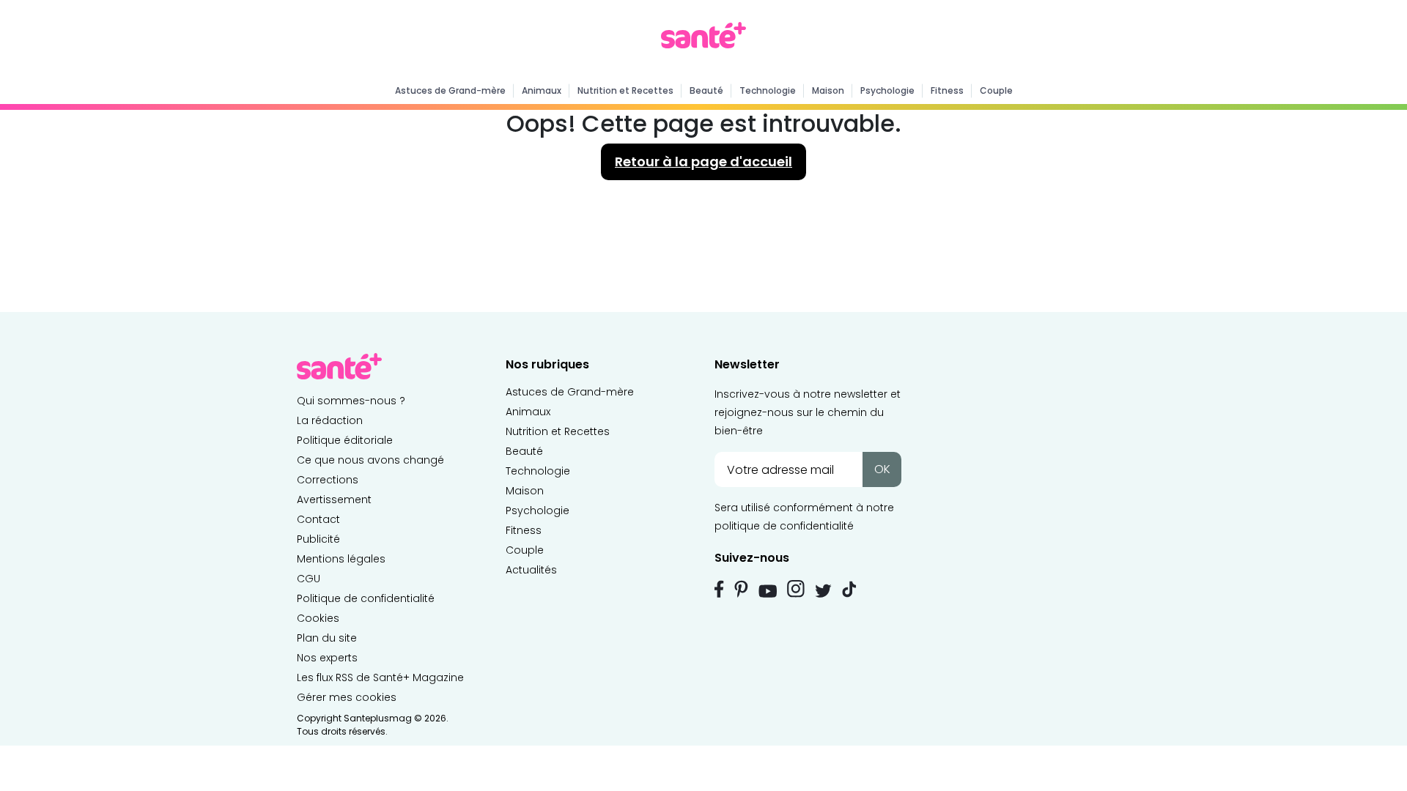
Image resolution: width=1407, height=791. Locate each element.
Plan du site (327, 638)
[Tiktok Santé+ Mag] (849, 588)
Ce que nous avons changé (370, 460)
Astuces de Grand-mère (450, 90)
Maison (828, 90)
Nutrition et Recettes (625, 90)
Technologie (767, 90)
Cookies (318, 618)
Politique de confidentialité (366, 598)
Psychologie (887, 90)
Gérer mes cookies (346, 697)
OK (882, 469)
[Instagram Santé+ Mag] (796, 589)
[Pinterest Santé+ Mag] (741, 589)
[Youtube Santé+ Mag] (767, 591)
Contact (318, 519)
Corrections (327, 479)
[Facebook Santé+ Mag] (719, 589)
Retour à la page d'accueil (703, 161)
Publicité (318, 539)
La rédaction (330, 420)
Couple (996, 90)
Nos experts (327, 657)
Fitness (947, 90)
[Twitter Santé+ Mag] (823, 591)
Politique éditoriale (345, 440)
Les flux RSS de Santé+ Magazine (380, 677)
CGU (308, 578)
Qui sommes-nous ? (351, 400)
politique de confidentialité (784, 526)
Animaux (541, 90)
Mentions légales (341, 559)
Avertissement (334, 499)
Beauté (706, 90)
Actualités (531, 569)
